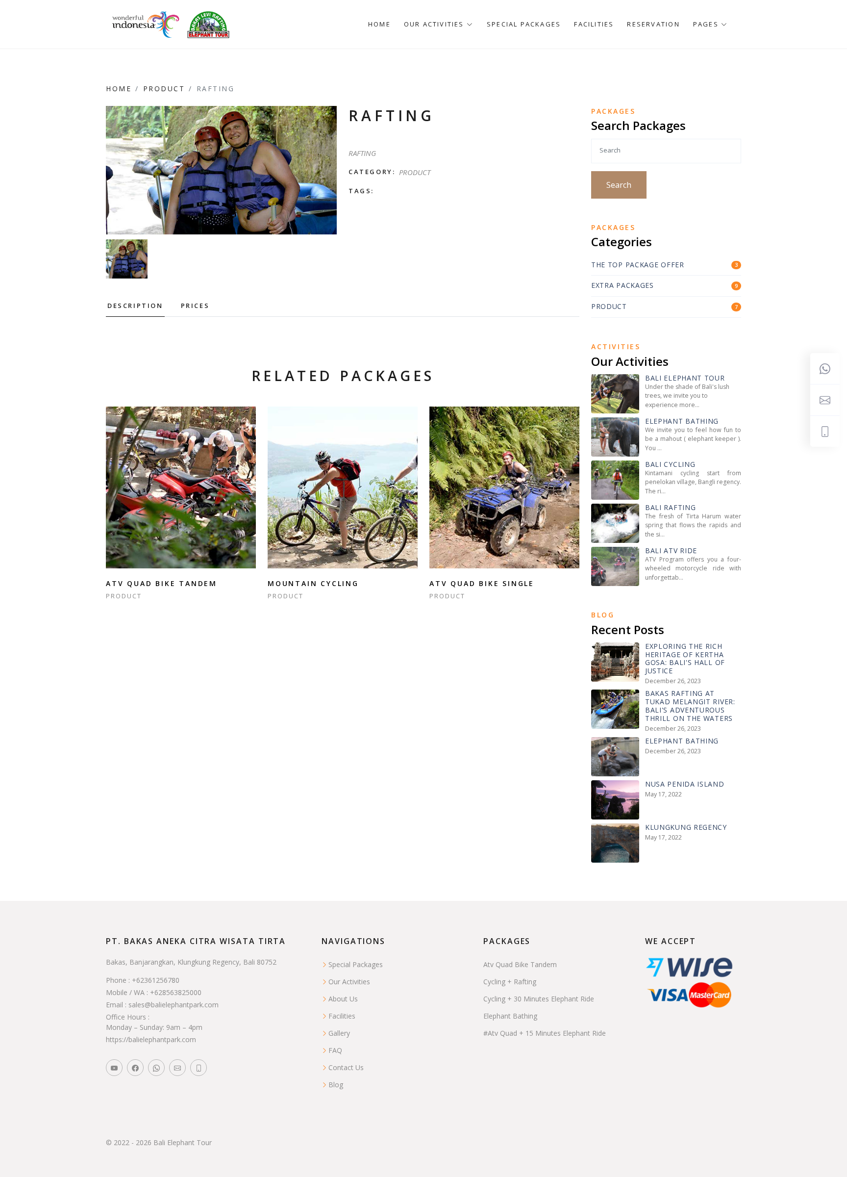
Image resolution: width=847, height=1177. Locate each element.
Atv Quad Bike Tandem (520, 964)
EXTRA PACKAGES (622, 285)
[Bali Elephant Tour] (615, 393)
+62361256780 (155, 980)
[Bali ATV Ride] (615, 565)
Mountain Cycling (313, 583)
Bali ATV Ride (671, 551)
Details (181, 487)
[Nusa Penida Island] (615, 799)
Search (618, 184)
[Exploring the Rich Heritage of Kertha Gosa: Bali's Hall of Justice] (615, 661)
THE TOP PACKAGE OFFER (637, 265)
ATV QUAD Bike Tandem (161, 583)
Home (379, 24)
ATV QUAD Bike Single (481, 583)
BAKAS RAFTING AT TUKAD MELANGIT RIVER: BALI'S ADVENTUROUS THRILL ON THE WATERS (690, 706)
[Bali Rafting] (615, 522)
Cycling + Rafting (509, 981)
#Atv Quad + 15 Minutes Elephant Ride (544, 1033)
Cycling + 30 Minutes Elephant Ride (538, 998)
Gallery (339, 1033)
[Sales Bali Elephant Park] (177, 1067)
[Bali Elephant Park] (114, 1067)
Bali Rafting (670, 508)
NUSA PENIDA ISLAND (684, 784)
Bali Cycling (670, 465)
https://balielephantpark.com (151, 1039)
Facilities (594, 24)
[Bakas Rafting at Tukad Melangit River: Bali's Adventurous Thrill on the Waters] (615, 708)
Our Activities (349, 981)
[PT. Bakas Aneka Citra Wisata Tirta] (208, 24)
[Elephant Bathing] (615, 436)
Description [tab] (135, 305)
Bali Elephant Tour (685, 378)
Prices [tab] (195, 305)
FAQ (335, 1050)
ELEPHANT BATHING (682, 741)
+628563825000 (175, 992)
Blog (335, 1084)
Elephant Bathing (682, 421)
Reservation (653, 24)
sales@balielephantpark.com (173, 1004)
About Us (343, 998)
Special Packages (524, 24)
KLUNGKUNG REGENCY (686, 827)
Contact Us (346, 1067)
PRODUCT (164, 88)
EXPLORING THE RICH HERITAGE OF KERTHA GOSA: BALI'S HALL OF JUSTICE (685, 658)
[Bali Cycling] (615, 479)
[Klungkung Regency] (615, 842)
